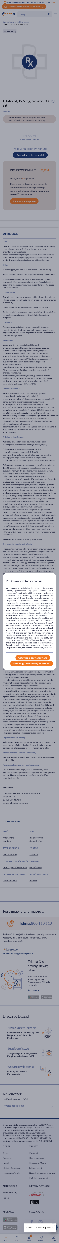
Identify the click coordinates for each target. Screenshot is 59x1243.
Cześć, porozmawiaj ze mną (39, 1227)
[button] (54, 1224)
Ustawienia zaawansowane (32, 657)
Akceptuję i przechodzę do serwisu (31, 663)
